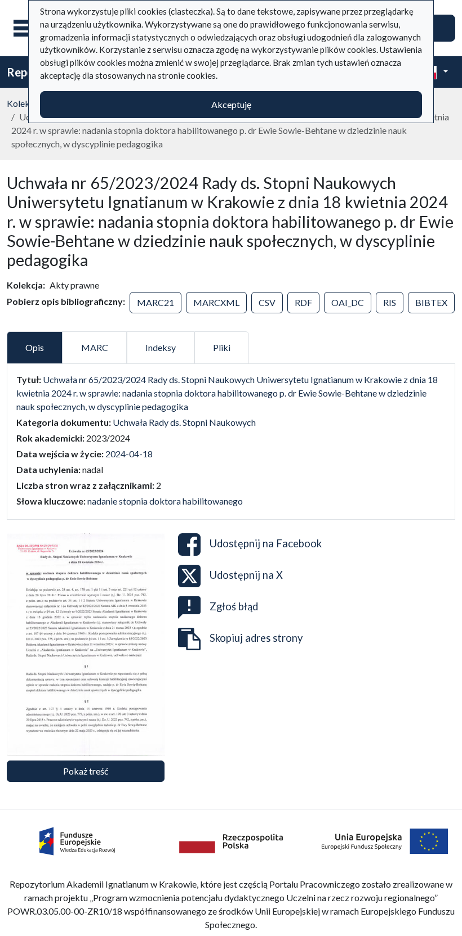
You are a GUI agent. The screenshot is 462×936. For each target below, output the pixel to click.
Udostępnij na (266, 543)
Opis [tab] (34, 347)
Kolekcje (24, 103)
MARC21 (155, 302)
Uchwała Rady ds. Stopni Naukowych (184, 422)
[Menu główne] (27, 28)
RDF (303, 302)
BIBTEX (431, 302)
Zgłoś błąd (234, 606)
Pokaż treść (85, 771)
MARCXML (216, 302)
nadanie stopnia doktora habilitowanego (165, 501)
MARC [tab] (94, 347)
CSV (267, 302)
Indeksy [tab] (160, 347)
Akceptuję (231, 104)
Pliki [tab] (221, 347)
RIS (389, 302)
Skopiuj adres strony (256, 638)
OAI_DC (347, 302)
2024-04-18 (129, 453)
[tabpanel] (231, 440)
